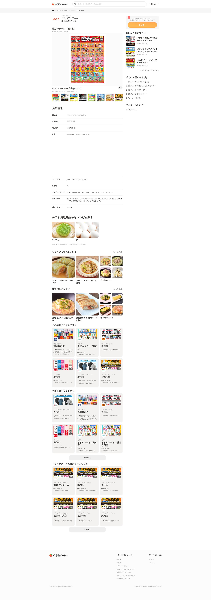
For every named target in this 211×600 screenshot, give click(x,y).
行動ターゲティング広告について (126, 569)
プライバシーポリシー (123, 566)
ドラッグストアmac (69, 18)
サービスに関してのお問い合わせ (126, 575)
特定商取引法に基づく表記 (124, 572)
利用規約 (119, 562)
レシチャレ (152, 562)
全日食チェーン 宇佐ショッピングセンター (141, 86)
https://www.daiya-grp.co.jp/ (77, 179)
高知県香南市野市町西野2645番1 (78, 134)
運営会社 (119, 559)
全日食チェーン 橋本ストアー (136, 90)
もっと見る (118, 252)
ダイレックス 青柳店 (133, 98)
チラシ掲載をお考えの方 (123, 579)
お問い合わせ (154, 4)
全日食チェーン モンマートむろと (137, 82)
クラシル (151, 559)
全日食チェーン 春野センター (136, 94)
